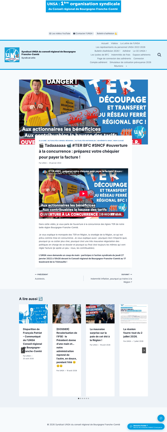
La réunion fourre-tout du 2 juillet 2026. (132, 333)
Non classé (118, 141)
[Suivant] (144, 350)
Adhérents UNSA (104, 141)
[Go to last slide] (23, 350)
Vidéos (114, 43)
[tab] (78, 398)
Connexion (139, 58)
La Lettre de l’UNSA (130, 43)
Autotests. (41, 276)
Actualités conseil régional (61, 141)
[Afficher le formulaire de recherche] (159, 55)
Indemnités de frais (120, 54)
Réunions (118, 66)
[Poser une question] (161, 418)
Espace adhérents (141, 54)
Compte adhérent (98, 62)
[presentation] (33, 313)
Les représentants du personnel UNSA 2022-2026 (120, 47)
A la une (42, 141)
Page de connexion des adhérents (114, 58)
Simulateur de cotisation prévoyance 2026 (130, 62)
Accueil (104, 43)
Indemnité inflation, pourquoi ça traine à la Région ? (111, 278)
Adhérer (127, 51)
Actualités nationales (85, 141)
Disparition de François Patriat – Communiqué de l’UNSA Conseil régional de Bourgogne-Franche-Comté (32, 340)
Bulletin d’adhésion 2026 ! (107, 51)
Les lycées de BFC (100, 54)
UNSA (44, 163)
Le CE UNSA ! (140, 51)
